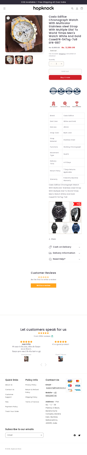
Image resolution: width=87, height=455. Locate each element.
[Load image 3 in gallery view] (28, 60)
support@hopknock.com (57, 388)
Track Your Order (12, 411)
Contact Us (9, 390)
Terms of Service (32, 402)
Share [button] (53, 239)
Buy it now (65, 77)
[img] (43, 333)
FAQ (6, 402)
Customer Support (9, 395)
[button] (4, 8)
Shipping (62, 54)
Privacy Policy (30, 385)
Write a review (43, 285)
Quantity (52, 60)
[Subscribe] (41, 435)
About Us (8, 385)
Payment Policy (11, 407)
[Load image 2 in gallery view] (19, 60)
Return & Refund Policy (32, 391)
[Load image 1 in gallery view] (9, 60)
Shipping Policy (31, 397)
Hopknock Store (16, 449)
